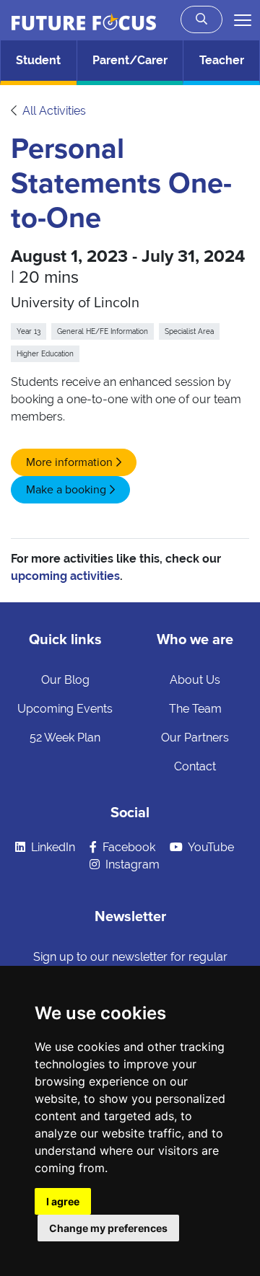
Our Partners (195, 737)
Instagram (131, 864)
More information (69, 462)
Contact (195, 766)
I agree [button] (62, 1201)
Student (38, 60)
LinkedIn (51, 847)
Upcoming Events (65, 709)
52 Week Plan (65, 737)
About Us (195, 680)
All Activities (54, 111)
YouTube (210, 847)
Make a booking (66, 490)
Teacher (221, 60)
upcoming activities (65, 576)
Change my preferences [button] (108, 1228)
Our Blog (65, 680)
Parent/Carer (130, 60)
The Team (195, 709)
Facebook (127, 847)
